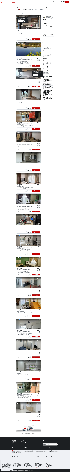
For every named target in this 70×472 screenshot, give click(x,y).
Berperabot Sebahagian (46, 73)
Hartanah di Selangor (38, 465)
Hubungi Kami (23, 440)
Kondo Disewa (37, 457)
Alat (47, 463)
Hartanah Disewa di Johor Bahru (28, 466)
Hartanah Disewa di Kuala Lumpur (28, 464)
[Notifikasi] (63, 2)
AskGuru (13, 457)
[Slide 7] (30, 120)
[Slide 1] (26, 28)
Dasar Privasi (26, 470)
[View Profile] (20, 17)
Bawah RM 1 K (49, 63)
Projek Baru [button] (17, 1)
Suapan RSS (48, 466)
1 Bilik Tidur (46, 67)
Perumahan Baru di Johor (49, 457)
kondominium (46, 49)
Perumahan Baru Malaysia (50, 456)
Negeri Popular (37, 463)
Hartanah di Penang (37, 466)
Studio (43, 67)
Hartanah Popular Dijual (15, 463)
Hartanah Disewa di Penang (27, 465)
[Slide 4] (28, 28)
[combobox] (30, 7)
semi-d (52, 49)
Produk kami (14, 442)
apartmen (49, 49)
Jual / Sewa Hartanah (49, 465)
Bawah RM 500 (45, 63)
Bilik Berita (22, 441)
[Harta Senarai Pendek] (39, 16)
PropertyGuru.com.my (15, 450)
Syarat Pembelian (31, 470)
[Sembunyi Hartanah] (38, 16)
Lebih (26, 1)
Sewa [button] (13, 1)
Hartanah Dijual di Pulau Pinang (16, 465)
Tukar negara (45, 440)
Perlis (43, 59)
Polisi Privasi (9, 464)
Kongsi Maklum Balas (23, 442)
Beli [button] (10, 1)
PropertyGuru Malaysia (15, 456)
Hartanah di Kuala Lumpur (38, 464)
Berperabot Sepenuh (45, 72)
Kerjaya (13, 443)
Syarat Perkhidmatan (21, 470)
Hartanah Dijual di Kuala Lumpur (16, 464)
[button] (48, 41)
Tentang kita (14, 441)
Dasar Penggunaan (14, 470)
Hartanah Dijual (26, 456)
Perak (45, 59)
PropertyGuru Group (15, 440)
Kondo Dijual (25, 457)
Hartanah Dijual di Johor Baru (16, 466)
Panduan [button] (22, 1)
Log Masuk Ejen (48, 464)
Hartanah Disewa (37, 456)
